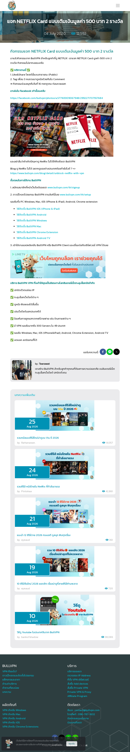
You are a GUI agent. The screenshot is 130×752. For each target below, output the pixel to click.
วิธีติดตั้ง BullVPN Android (31, 214)
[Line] (110, 352)
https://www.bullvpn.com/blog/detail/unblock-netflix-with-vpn (47, 173)
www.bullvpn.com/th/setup (75, 194)
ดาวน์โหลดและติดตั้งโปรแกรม (18, 675)
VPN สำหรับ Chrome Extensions (20, 726)
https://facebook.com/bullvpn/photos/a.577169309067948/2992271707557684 (56, 98)
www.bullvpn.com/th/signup (64, 187)
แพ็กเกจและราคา (11, 679)
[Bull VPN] (12, 5)
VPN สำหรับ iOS (11, 722)
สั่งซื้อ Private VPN (77, 688)
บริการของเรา (74, 671)
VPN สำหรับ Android (14, 718)
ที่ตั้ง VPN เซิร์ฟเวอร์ (78, 679)
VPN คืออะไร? (9, 671)
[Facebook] (103, 352)
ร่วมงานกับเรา (74, 722)
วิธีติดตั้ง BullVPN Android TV (33, 238)
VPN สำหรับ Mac (11, 714)
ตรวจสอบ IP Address (79, 675)
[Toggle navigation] (118, 6)
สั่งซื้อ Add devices (77, 684)
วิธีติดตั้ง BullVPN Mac (29, 226)
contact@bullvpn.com (87, 710)
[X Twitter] (116, 352)
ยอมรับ (72, 743)
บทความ (6, 692)
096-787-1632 (86, 714)
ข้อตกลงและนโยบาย (78, 718)
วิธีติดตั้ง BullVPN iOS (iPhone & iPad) (38, 209)
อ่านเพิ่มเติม (57, 744)
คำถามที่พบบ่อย (10, 688)
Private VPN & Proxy (79, 692)
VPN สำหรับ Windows (14, 710)
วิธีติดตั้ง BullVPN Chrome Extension (37, 232)
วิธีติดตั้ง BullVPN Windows (32, 220)
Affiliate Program (77, 696)
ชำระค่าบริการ (9, 684)
